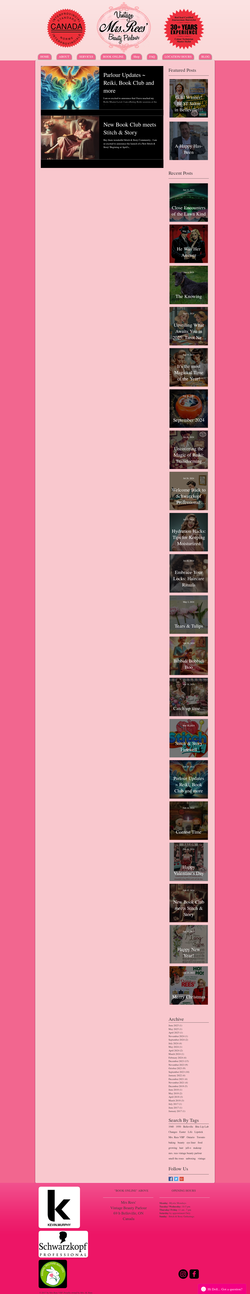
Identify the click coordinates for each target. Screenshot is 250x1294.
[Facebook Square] (194, 1274)
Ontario (191, 1137)
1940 (171, 1126)
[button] (86, 56)
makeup (197, 1147)
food (200, 1142)
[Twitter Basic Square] (176, 1179)
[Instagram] (183, 1274)
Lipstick (199, 1131)
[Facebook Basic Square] (171, 1179)
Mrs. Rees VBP (176, 1137)
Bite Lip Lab (202, 1126)
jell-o (188, 1147)
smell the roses (176, 1158)
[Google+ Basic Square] (182, 1179)
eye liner (191, 1142)
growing (173, 1147)
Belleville (188, 1126)
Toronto (201, 1137)
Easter (182, 1131)
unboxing (191, 1158)
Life (190, 1131)
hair (181, 1147)
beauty (181, 1142)
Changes (173, 1131)
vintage (201, 1158)
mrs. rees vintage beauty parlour (185, 1153)
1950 (178, 1126)
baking (172, 1142)
